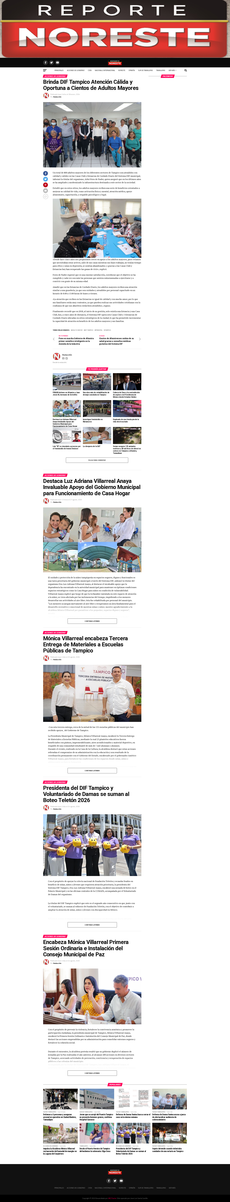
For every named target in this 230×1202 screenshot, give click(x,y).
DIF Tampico (89, 330)
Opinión (132, 70)
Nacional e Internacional (105, 70)
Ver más (172, 70)
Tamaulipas (160, 70)
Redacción (57, 96)
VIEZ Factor (112, 1198)
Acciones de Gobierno (76, 70)
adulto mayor (77, 330)
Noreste (121, 70)
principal (99, 330)
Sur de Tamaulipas (145, 70)
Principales (59, 70)
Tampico (108, 330)
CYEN (90, 70)
